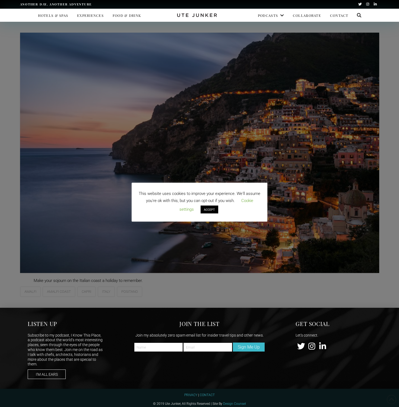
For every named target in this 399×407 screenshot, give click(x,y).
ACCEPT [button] (209, 209)
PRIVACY (190, 395)
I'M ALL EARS (47, 374)
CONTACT (207, 395)
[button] (359, 15)
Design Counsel (234, 403)
